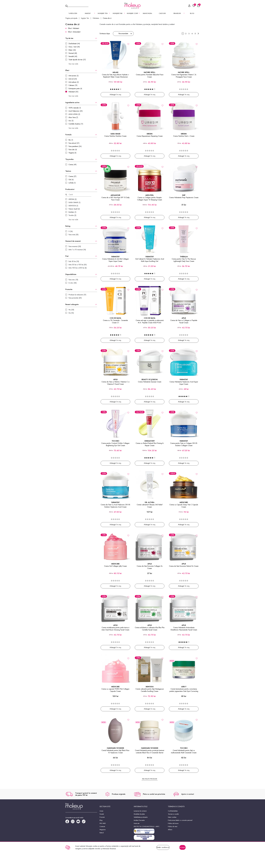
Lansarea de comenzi (140, 811)
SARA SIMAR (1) (74, 202)
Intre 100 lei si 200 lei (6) (78, 268)
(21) (74, 143)
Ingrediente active (72, 102)
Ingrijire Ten (85, 18)
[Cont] (188, 6)
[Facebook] (68, 822)
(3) (74, 75)
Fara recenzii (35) (75, 246)
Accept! (182, 847)
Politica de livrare (173, 823)
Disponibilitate (70, 274)
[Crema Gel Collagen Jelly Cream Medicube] (115, 546)
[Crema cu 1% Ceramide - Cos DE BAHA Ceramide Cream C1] (115, 300)
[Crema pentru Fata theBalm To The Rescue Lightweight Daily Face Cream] (184, 239)
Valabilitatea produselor (141, 817)
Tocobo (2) (72, 215)
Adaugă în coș (115, 94)
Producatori (69, 189)
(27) (72, 176)
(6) (72, 153)
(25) (73, 79)
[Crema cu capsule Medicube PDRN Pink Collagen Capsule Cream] (115, 669)
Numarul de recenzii (73, 241)
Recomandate (123, 33)
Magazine (102, 830)
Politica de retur (172, 826)
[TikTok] (84, 822)
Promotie (68, 289)
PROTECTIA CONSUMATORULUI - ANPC (146, 826)
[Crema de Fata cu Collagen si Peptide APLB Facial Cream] (184, 300)
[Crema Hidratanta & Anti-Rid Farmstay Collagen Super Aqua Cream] (115, 239)
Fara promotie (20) (75, 298)
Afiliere (170, 830)
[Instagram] (73, 822)
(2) (74, 82)
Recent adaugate (71, 304)
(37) (77, 59)
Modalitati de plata (139, 814)
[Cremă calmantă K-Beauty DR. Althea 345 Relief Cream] (149, 485)
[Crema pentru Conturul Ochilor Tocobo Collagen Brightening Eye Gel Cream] (115, 423)
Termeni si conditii (173, 814)
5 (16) (71, 231)
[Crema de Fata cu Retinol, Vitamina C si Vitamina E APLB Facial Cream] (115, 362)
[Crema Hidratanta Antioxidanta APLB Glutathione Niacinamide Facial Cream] (184, 608)
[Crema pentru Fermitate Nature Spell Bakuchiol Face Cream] (149, 55)
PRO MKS (103, 823)
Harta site (136, 823)
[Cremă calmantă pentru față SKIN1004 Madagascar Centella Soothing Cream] (149, 669)
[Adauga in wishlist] (128, 44)
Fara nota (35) (73, 234)
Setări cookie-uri (163, 847)
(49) (72, 164)
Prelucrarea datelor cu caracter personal (180, 820)
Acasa (101, 811)
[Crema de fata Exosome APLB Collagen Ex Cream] (149, 546)
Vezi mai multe (73, 64)
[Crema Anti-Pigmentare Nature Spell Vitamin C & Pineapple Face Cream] (184, 55)
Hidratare (96, 18)
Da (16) (71, 313)
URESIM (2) (73, 199)
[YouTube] (79, 822)
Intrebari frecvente (139, 820)
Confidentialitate (173, 811)
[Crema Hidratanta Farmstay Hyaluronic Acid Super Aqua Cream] (184, 362)
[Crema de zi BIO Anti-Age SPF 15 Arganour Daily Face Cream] (115, 178)
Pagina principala (71, 18)
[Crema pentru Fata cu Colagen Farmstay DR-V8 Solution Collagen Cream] (184, 423)
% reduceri (73, 13)
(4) (75, 88)
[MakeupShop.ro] (132, 6)
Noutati (102, 814)
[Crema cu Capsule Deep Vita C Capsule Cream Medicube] (184, 485)
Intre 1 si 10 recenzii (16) (77, 249)
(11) (76, 124)
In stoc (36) (73, 283)
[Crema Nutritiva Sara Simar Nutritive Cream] (115, 116)
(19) (73, 85)
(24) (75, 146)
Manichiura (147, 13)
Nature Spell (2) (74, 209)
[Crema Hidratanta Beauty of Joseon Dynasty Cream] (149, 362)
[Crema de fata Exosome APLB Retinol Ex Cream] (184, 546)
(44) (74, 43)
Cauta (78, 5)
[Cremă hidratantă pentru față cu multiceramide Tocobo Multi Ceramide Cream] (184, 730)
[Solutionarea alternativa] (149, 831)
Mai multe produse (149, 779)
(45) (73, 56)
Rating (67, 226)
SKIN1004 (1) (73, 205)
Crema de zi (107, 18)
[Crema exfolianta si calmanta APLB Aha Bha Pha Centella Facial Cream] (149, 608)
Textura (68, 171)
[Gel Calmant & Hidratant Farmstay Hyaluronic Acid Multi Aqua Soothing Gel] (149, 239)
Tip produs (69, 159)
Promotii (102, 817)
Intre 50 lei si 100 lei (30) (78, 264)
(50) (73, 92)
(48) (73, 53)
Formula (68, 135)
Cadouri (162, 13)
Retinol (102, 833)
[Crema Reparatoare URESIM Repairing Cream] (149, 116)
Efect (67, 70)
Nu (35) (71, 310)
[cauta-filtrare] (66, 194)
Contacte (102, 826)
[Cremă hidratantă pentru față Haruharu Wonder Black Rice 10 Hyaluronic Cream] (115, 730)
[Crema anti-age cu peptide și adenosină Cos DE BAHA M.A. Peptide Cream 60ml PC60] (149, 300)
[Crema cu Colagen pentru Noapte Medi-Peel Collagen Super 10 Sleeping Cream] (149, 178)
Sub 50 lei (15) (74, 261)
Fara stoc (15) (73, 279)
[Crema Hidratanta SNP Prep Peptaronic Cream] (184, 178)
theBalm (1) (72, 212)
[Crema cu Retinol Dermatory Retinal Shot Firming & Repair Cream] (149, 423)
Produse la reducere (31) (77, 294)
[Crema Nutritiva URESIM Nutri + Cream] (184, 116)
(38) (74, 47)
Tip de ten (69, 38)
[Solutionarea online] (149, 837)
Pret (67, 256)
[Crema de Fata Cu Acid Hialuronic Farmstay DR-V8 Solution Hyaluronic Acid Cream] (115, 485)
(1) (75, 108)
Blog (192, 13)
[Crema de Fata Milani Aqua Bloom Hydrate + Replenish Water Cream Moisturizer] (115, 55)
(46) (72, 50)
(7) (73, 117)
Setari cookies (172, 817)
